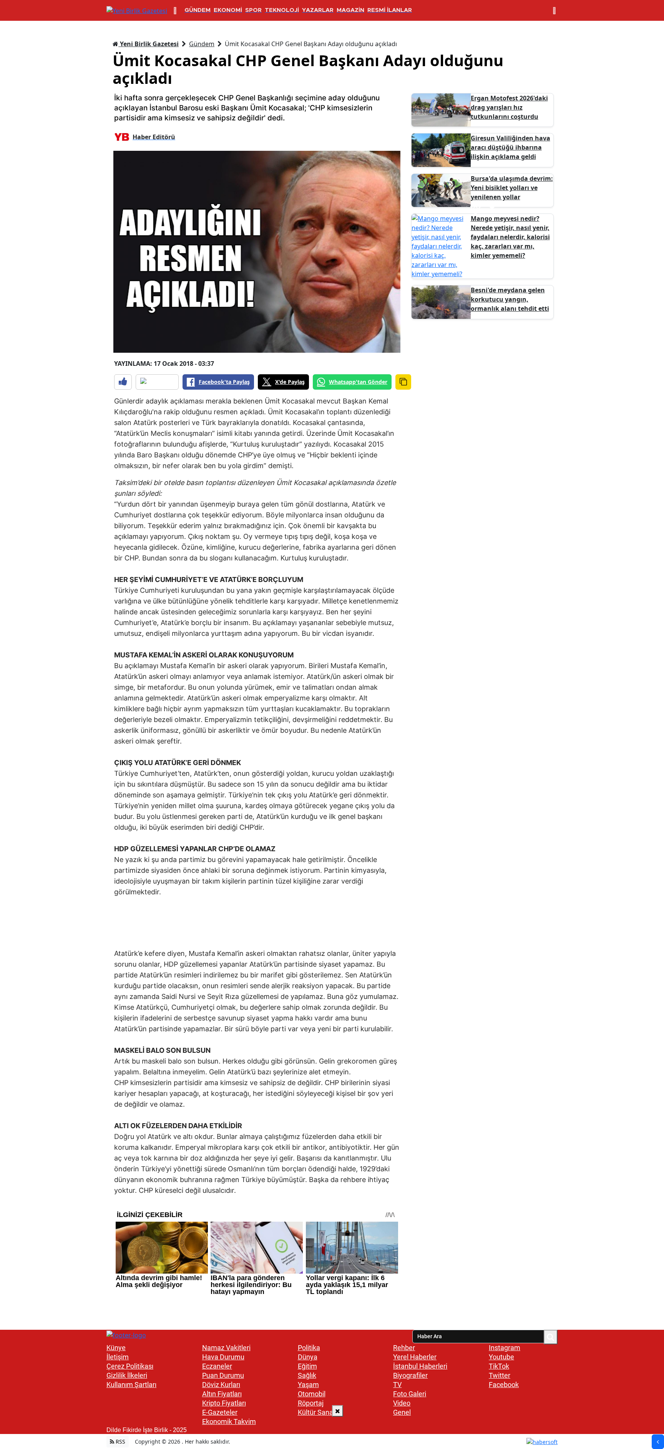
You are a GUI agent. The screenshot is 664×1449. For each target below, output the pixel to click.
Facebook (504, 1385)
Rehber (404, 1348)
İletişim (117, 1357)
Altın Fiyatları (222, 1394)
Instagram (504, 1348)
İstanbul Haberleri (420, 1366)
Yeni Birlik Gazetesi (148, 44)
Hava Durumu (223, 1357)
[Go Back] (658, 1441)
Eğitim (307, 1366)
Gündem (201, 44)
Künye (116, 1348)
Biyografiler (410, 1375)
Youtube (501, 1357)
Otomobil (311, 1394)
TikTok (499, 1366)
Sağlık (307, 1375)
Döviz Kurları (221, 1385)
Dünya (307, 1357)
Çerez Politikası (129, 1366)
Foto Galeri (409, 1394)
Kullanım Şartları (131, 1385)
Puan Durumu (223, 1375)
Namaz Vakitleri (226, 1348)
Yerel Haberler (415, 1357)
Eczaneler (217, 1366)
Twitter (499, 1375)
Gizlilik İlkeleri (126, 1375)
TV (397, 1385)
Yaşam (308, 1385)
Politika (309, 1348)
